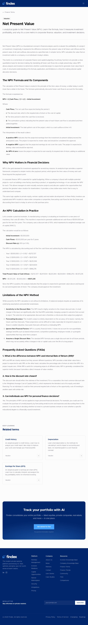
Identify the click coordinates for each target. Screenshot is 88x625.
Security (34, 584)
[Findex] (9, 3)
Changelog (73, 617)
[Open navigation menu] (83, 3)
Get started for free (44, 527)
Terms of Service (62, 617)
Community (64, 573)
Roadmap (82, 617)
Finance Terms (10, 12)
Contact (48, 570)
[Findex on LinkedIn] (3, 572)
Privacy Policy (50, 617)
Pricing (33, 591)
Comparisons (64, 580)
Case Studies (50, 577)
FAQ (61, 577)
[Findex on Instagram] (6, 572)
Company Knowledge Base (69, 563)
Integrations (35, 587)
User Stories (50, 573)
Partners (48, 567)
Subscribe (80, 602)
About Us (49, 560)
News (48, 563)
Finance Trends (65, 570)
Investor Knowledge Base (69, 560)
